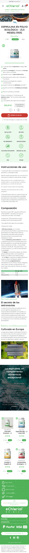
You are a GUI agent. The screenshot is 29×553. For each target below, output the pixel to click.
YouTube (14, 537)
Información (14, 522)
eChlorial (14, 519)
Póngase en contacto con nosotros (14, 516)
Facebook (10, 537)
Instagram (17, 537)
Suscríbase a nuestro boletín (14, 533)
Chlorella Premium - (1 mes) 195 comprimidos (7, 434)
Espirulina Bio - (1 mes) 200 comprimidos (21, 433)
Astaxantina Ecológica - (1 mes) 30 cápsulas (21, 465)
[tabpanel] (14, 53)
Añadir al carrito (14, 115)
